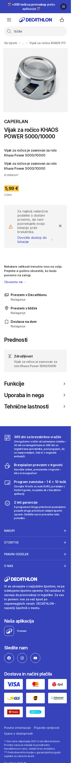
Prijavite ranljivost (46, 727)
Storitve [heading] (11, 542)
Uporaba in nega (24, 395)
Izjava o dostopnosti (18, 733)
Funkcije (14, 383)
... (23, 43)
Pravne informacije (17, 727)
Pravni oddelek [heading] (16, 554)
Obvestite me (14, 282)
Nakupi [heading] (9, 530)
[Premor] (63, 6)
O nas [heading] (8, 566)
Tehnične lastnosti (26, 406)
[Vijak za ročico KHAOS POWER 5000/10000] (35, 80)
